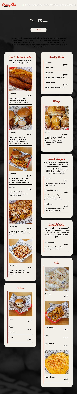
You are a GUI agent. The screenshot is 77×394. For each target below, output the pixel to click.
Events (39, 5)
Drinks (29, 5)
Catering (55, 5)
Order (44, 5)
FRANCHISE (72, 5)
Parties (49, 5)
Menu (24, 5)
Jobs (60, 5)
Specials (34, 5)
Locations (65, 5)
